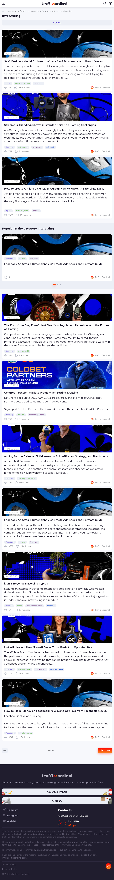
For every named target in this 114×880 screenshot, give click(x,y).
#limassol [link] (51, 606)
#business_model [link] (22, 83)
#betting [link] (9, 415)
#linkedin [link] (9, 669)
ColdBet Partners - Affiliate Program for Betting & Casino (41, 392)
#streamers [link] (23, 147)
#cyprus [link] (9, 606)
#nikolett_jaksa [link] (56, 669)
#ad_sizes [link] (34, 542)
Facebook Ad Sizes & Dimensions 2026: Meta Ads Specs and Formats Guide (53, 264)
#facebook (10, 259)
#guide (22, 259)
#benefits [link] (39, 83)
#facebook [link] (10, 542)
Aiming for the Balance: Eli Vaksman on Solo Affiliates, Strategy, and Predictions (56, 456)
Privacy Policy (9, 869)
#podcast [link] (9, 147)
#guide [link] (8, 211)
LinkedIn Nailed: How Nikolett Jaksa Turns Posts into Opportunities (48, 647)
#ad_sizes (34, 259)
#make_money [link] (25, 733)
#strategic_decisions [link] (26, 478)
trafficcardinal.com (36, 842)
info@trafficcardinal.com (14, 858)
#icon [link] (19, 606)
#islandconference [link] (34, 606)
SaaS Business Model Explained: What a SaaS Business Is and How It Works (53, 61)
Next (108, 258)
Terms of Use (9, 864)
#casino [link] (21, 415)
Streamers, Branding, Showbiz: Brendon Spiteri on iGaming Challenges (50, 125)
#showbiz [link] (50, 147)
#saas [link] (8, 83)
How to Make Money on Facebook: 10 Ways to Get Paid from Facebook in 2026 (55, 710)
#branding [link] (37, 147)
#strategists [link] (40, 669)
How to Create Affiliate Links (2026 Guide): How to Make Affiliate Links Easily (54, 188)
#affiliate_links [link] (22, 211)
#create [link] (36, 211)
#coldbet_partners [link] (36, 415)
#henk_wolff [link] (23, 351)
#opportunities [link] (24, 669)
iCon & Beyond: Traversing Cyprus (26, 583)
